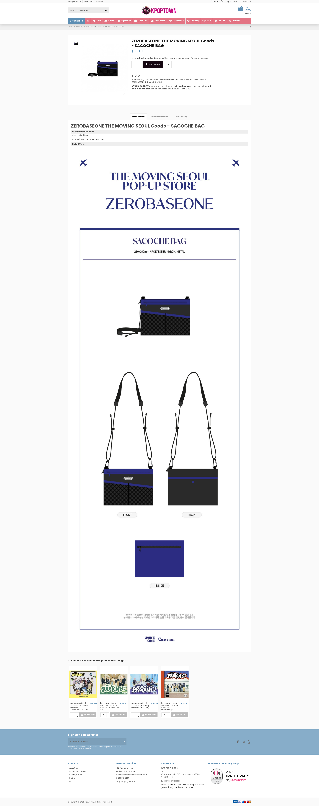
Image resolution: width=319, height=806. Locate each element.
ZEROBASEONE (151, 79)
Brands (99, 1)
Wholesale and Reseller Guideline (131, 774)
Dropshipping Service (125, 781)
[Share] (132, 76)
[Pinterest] (139, 76)
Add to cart (154, 64)
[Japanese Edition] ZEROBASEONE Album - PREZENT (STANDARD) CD (170, 706)
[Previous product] (249, 27)
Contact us (245, 1)
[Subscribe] (123, 741)
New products (74, 1)
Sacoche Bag (138, 79)
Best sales (89, 1)
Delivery (73, 778)
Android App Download (126, 771)
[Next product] (250, 27)
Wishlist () (218, 1)
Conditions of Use (77, 771)
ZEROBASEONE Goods (169, 79)
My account (232, 1)
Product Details (159, 116)
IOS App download (124, 768)
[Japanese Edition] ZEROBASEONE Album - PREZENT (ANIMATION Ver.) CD (79, 706)
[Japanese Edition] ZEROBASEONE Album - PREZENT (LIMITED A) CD (109, 706)
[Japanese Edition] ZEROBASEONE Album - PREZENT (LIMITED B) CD (140, 706)
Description (138, 116)
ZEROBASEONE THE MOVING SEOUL (147, 82)
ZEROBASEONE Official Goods (193, 79)
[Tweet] (136, 76)
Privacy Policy (75, 774)
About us (73, 768)
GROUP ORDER (122, 778)
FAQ (71, 781)
